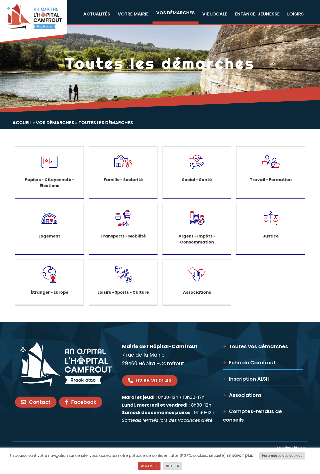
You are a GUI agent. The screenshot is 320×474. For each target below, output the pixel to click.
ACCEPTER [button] (149, 466)
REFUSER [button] (172, 466)
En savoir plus (239, 455)
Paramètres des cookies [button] (282, 455)
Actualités (96, 14)
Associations (242, 395)
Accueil (22, 122)
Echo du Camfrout (249, 362)
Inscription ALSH (246, 378)
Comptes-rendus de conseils (252, 415)
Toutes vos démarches (255, 346)
